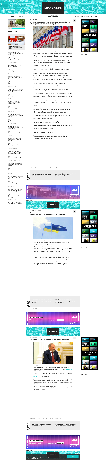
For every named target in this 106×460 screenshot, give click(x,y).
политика (9, 92)
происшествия (10, 79)
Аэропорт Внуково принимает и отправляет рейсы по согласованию (15, 203)
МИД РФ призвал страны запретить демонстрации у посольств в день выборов (15, 164)
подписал (49, 135)
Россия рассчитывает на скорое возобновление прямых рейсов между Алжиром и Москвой (15, 170)
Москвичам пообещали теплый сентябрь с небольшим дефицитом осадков (15, 59)
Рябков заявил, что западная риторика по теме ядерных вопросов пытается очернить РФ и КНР (65, 174)
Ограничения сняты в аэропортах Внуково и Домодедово (14, 66)
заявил (44, 256)
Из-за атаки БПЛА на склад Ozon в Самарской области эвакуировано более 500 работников (15, 190)
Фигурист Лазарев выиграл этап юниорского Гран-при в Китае (14, 71)
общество (14, 55)
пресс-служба (68, 369)
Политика (39, 19)
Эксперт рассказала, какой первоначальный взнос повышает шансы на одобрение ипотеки (15, 152)
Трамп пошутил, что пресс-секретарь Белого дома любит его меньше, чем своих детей (15, 90)
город (18, 55)
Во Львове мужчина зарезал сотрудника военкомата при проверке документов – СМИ (15, 127)
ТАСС (51, 65)
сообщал (35, 376)
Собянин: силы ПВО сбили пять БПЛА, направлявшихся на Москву (15, 158)
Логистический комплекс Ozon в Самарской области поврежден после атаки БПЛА (15, 196)
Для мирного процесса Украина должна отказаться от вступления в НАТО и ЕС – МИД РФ (42, 301)
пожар (15, 192)
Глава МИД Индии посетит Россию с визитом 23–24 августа (15, 96)
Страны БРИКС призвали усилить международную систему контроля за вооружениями (41, 174)
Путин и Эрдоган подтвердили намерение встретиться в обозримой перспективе (65, 425)
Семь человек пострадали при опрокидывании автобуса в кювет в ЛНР (15, 77)
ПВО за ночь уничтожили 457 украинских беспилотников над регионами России (14, 102)
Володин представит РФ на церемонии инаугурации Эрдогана (41, 425)
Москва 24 (53, 16)
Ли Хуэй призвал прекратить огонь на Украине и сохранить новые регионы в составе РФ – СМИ (65, 301)
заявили (49, 131)
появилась (43, 379)
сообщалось (40, 121)
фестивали (12, 111)
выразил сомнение (65, 262)
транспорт (10, 67)
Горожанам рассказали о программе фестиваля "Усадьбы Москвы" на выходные (15, 108)
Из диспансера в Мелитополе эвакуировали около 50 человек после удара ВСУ (15, 115)
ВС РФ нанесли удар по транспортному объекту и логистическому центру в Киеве (15, 177)
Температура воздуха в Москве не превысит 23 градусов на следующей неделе (15, 145)
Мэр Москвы (11, 35)
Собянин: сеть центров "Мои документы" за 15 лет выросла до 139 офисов (16, 47)
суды (9, 141)
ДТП (14, 79)
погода (13, 62)
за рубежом (14, 92)
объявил (58, 386)
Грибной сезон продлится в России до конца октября (15, 133)
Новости (12, 32)
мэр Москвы (10, 55)
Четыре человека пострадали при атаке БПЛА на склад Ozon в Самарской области (16, 83)
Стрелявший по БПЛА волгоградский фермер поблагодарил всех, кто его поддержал (15, 139)
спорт (9, 73)
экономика (10, 154)
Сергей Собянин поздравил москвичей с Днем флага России (16, 121)
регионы (17, 79)
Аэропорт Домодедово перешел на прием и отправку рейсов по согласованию (15, 183)
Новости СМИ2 (29, 200)
